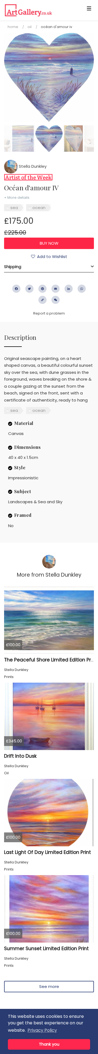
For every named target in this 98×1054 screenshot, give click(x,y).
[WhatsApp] (81, 289)
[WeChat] (55, 300)
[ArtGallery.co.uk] (39, 10)
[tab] (49, 266)
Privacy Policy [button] (42, 1030)
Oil (29, 26)
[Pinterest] (42, 289)
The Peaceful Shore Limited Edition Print (50, 660)
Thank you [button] (49, 1044)
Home (13, 26)
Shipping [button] (12, 266)
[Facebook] (16, 289)
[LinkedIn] (68, 289)
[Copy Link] (42, 300)
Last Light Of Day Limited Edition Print (47, 852)
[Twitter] (29, 289)
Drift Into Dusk (20, 756)
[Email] (55, 289)
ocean (38, 207)
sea (14, 207)
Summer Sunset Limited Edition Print (46, 948)
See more (49, 986)
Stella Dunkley (32, 166)
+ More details (16, 197)
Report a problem (49, 313)
